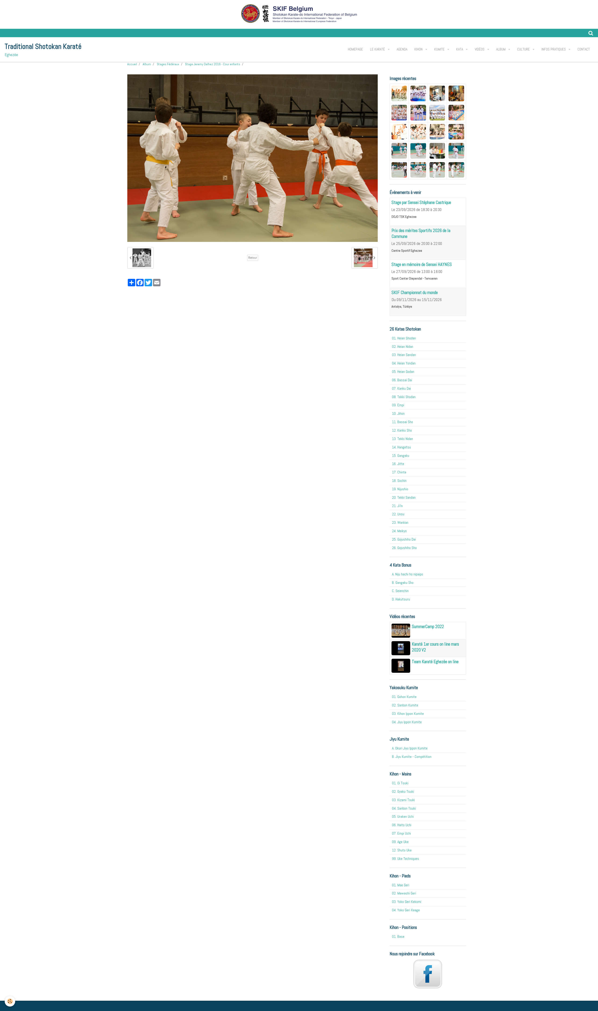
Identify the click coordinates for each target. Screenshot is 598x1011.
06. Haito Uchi (401, 824)
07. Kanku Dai (401, 388)
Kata (460, 49)
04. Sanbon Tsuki (404, 808)
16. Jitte (398, 463)
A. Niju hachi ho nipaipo (407, 574)
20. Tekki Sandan (404, 497)
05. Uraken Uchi (403, 816)
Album (501, 49)
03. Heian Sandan (404, 354)
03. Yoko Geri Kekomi (406, 901)
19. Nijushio (400, 489)
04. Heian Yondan (404, 363)
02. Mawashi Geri (404, 893)
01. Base (398, 936)
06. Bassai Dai (402, 380)
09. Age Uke (400, 841)
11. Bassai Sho (402, 421)
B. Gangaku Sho (402, 582)
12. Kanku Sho (402, 430)
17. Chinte (399, 472)
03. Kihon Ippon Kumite (408, 713)
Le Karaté (378, 49)
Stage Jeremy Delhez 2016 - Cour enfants (212, 64)
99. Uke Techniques (405, 858)
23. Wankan (400, 522)
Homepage (355, 49)
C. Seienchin (400, 590)
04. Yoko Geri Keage (406, 910)
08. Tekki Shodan (404, 396)
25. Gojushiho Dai (404, 539)
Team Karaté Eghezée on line (435, 662)
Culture (524, 49)
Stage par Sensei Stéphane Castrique (421, 202)
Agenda (402, 49)
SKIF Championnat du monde (415, 292)
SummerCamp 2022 (428, 626)
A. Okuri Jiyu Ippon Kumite (409, 748)
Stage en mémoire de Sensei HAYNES (422, 264)
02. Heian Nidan (402, 346)
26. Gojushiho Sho (404, 547)
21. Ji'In (397, 505)
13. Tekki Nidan (402, 438)
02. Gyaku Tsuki (403, 791)
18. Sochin (399, 480)
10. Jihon (398, 413)
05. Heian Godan (403, 371)
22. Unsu (398, 514)
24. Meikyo (399, 530)
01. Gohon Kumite (404, 696)
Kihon (419, 49)
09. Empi (398, 405)
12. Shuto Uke (402, 850)
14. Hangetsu (401, 447)
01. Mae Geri (400, 885)
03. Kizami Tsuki (403, 799)
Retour (252, 258)
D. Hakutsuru (401, 599)
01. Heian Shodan (404, 338)
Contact (583, 49)
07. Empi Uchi (401, 833)
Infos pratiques (554, 49)
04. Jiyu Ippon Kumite (407, 722)
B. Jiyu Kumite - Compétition (411, 756)
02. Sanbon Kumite (405, 705)
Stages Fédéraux (168, 64)
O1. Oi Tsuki (400, 783)
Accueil (132, 64)
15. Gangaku (400, 455)
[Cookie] (10, 1001)
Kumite (439, 49)
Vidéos (480, 49)
